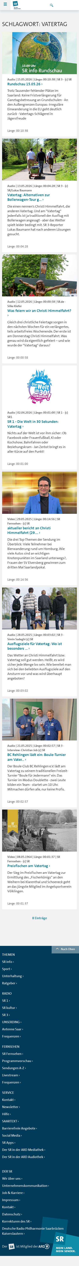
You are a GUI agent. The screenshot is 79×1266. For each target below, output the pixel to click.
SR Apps (8, 1143)
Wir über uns (11, 1179)
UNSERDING (11, 1022)
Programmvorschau (16, 1061)
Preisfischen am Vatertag (27, 865)
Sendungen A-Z (13, 1068)
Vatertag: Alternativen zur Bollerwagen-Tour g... (28, 197)
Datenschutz (11, 1214)
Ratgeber (8, 983)
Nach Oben (68, 949)
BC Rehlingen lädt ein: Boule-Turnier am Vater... (36, 757)
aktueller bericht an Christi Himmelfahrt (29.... (29, 530)
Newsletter (10, 1107)
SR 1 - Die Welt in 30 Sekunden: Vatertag (33, 424)
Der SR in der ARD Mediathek (23, 1150)
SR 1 (5, 1001)
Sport (6, 969)
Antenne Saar (11, 1029)
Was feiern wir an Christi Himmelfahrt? (39, 310)
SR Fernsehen (11, 1054)
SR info (7, 962)
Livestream (10, 1075)
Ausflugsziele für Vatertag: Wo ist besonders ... (34, 646)
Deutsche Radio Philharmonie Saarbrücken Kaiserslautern (33, 1231)
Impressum (10, 1200)
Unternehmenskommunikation (24, 1186)
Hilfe (5, 1114)
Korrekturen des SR (16, 1221)
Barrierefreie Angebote (18, 1128)
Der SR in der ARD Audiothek (22, 1157)
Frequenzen (10, 1036)
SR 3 (5, 1015)
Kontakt (8, 1100)
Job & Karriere (12, 1193)
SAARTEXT (9, 1121)
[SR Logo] (17, 5)
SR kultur (8, 1008)
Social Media (11, 1135)
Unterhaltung (12, 976)
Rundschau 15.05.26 (23, 84)
